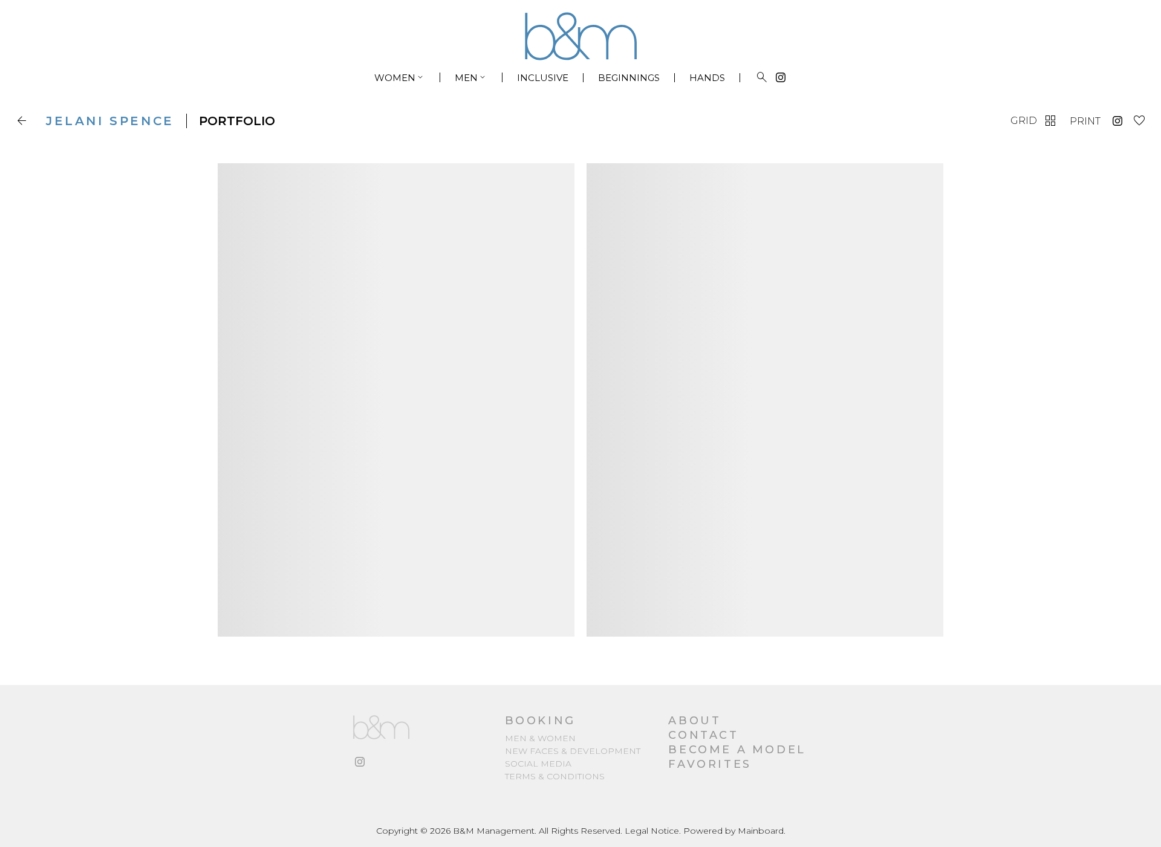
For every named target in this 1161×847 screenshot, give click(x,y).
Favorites (709, 764)
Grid (1034, 121)
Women (399, 77)
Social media (538, 763)
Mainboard (761, 830)
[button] (24, 121)
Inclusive (542, 77)
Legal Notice (652, 830)
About (694, 720)
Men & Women (540, 738)
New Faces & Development (572, 750)
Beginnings (629, 77)
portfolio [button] (237, 121)
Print (1085, 121)
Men (471, 77)
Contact (703, 735)
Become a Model (736, 749)
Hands (707, 77)
